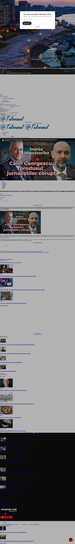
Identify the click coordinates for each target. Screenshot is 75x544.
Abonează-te (26, 23)
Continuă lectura (37, 26)
